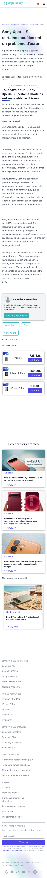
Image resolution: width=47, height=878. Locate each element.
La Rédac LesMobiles (11, 77)
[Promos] (37, 3)
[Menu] (44, 3)
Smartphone (14, 25)
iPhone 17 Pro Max (11, 699)
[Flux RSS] (40, 872)
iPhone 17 (6, 709)
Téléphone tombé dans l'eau (16, 765)
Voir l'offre (35, 360)
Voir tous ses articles (16, 315)
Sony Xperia (10, 332)
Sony (26, 325)
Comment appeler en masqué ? (17, 759)
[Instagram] (35, 872)
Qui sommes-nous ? (12, 816)
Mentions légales (10, 792)
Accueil (5, 25)
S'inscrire (23, 842)
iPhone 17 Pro (9, 704)
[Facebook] (12, 872)
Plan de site (7, 811)
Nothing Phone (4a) (11, 687)
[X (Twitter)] (29, 872)
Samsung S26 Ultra (11, 732)
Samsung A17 (8, 666)
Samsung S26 (9, 737)
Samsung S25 (9, 747)
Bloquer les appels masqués (16, 770)
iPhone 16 (7, 720)
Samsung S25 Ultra (11, 742)
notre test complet (11, 121)
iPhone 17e (7, 714)
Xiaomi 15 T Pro (10, 671)
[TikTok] (17, 872)
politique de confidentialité (12, 851)
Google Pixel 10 (9, 676)
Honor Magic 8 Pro (11, 681)
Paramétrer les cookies (13, 806)
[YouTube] (23, 872)
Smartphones (10, 325)
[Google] (6, 872)
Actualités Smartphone (29, 25)
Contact (6, 787)
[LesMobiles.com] (12, 3)
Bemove (21, 865)
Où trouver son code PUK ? (15, 775)
